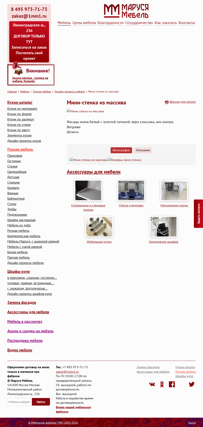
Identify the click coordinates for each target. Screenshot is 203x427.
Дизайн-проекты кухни (24, 141)
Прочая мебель (18, 257)
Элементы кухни (19, 135)
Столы (11, 204)
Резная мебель (18, 230)
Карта (192, 422)
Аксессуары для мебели (28, 311)
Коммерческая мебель (23, 236)
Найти (41, 402)
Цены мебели (84, 22)
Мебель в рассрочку (24, 321)
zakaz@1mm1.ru (67, 372)
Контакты (187, 22)
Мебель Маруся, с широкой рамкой (33, 241)
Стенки (12, 166)
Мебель (64, 22)
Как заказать (166, 22)
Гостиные (14, 161)
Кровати (13, 188)
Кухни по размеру (20, 119)
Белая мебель (17, 252)
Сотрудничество (139, 22)
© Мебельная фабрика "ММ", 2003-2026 (53, 422)
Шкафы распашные (21, 220)
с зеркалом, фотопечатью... (27, 288)
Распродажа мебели (25, 340)
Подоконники (17, 214)
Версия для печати (183, 102)
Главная (12, 91)
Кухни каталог (20, 102)
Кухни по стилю (19, 124)
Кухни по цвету (18, 130)
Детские (13, 177)
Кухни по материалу (22, 108)
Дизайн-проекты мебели (70, 91)
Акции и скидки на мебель (30, 331)
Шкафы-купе (18, 271)
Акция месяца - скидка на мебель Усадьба (30, 79)
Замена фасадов (21, 302)
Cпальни (13, 182)
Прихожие (14, 155)
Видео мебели (19, 350)
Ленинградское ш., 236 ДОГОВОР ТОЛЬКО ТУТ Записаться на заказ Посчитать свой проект (29, 41)
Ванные (12, 193)
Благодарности (111, 22)
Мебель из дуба (19, 225)
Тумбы (11, 209)
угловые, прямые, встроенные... (30, 283)
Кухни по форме (19, 114)
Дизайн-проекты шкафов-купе (29, 294)
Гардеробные (17, 171)
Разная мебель (42, 91)
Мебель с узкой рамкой (24, 247)
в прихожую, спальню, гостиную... (32, 278)
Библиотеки (16, 198)
